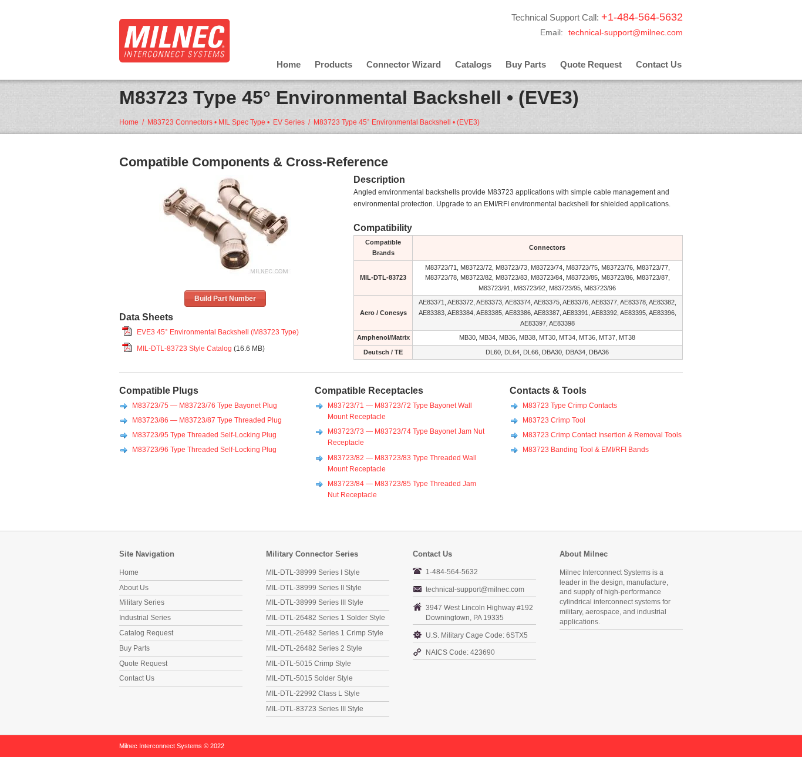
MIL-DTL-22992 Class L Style (313, 693)
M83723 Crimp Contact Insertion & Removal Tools (602, 435)
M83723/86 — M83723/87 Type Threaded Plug (207, 420)
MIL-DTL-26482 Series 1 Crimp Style (324, 633)
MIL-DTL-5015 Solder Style (309, 678)
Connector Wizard (403, 64)
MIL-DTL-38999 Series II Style (314, 588)
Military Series (141, 602)
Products (333, 64)
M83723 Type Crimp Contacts (570, 405)
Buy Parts (526, 64)
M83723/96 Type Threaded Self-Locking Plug (204, 450)
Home (289, 64)
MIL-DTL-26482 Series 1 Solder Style (325, 618)
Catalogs (473, 64)
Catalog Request (146, 633)
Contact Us (659, 64)
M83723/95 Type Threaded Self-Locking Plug (204, 435)
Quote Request (591, 64)
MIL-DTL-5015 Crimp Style (308, 663)
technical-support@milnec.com (625, 32)
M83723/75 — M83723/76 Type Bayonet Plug (204, 405)
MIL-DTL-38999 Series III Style (314, 602)
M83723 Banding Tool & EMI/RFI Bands (586, 450)
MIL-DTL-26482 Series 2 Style (314, 648)
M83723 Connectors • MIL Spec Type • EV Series (226, 122)
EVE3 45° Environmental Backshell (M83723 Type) (218, 332)
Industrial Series (145, 618)
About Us (134, 588)
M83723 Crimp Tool (554, 420)
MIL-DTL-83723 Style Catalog (184, 348)
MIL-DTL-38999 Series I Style (313, 572)
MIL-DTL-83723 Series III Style (314, 709)
